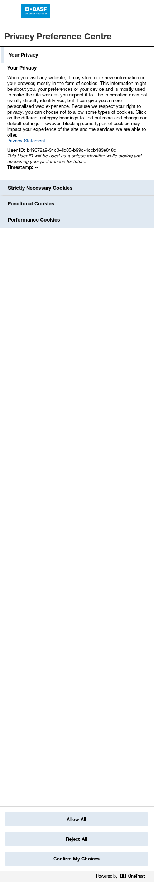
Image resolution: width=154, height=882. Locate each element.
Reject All (76, 839)
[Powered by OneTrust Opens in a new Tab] (123, 877)
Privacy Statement (26, 140)
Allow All (76, 819)
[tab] (77, 55)
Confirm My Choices (76, 859)
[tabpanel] (78, 121)
